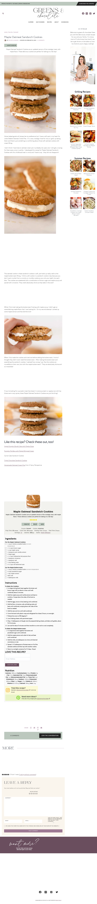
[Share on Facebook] (31, 728)
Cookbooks (65, 22)
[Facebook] (83, 13)
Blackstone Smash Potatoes (76, 109)
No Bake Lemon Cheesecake (21, 3)
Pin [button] (34, 524)
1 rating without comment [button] (27, 774)
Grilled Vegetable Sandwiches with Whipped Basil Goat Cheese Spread (76, 146)
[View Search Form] (3, 13)
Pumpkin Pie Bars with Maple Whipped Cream (19, 451)
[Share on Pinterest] (38, 728)
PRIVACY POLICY (58, 900)
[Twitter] (94, 13)
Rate (42, 524)
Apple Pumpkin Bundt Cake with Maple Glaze (19, 446)
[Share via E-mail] (41, 728)
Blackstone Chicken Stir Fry (76, 127)
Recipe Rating (34, 791)
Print (26, 524)
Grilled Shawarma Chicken (89, 109)
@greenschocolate (42, 698)
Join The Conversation (50, 735)
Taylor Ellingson (13, 40)
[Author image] (5, 40)
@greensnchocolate (22, 690)
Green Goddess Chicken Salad (89, 211)
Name (7, 820)
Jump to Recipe (11, 45)
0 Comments (41, 40)
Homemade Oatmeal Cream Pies (14, 465)
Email (27, 820)
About (56, 22)
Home (5, 32)
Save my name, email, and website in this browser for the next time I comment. (55, 819)
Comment (8, 798)
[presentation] (76, 101)
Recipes (49, 22)
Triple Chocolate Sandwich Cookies (15, 460)
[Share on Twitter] (34, 728)
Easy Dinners (40, 22)
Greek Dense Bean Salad (76, 174)
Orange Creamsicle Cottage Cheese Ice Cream (89, 193)
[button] (30, 520)
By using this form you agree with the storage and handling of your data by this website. (32, 826)
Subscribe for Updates (86, 3)
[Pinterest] (90, 13)
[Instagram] (87, 13)
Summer (30, 22)
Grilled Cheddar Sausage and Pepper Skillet (89, 145)
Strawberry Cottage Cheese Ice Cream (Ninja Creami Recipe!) (76, 213)
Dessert (16, 32)
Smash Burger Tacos (89, 126)
